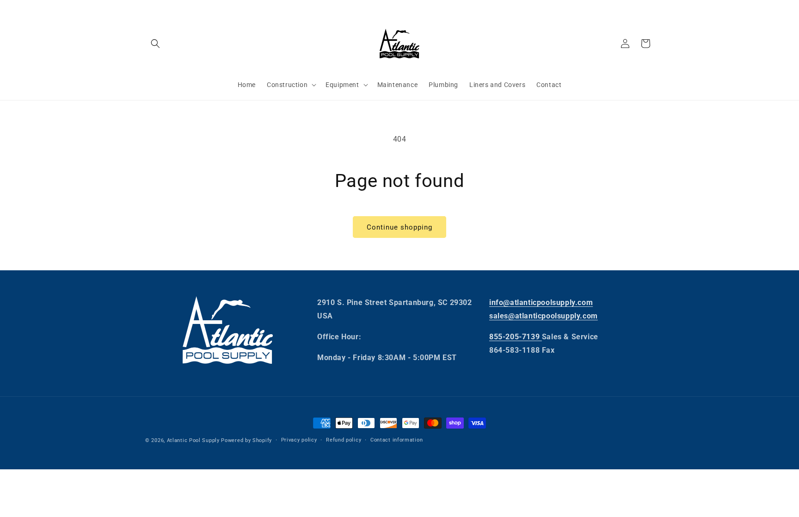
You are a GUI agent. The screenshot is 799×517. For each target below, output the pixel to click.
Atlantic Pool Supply (193, 440)
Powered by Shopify (246, 440)
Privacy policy (299, 440)
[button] (155, 43)
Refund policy (343, 440)
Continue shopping (399, 227)
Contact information (396, 440)
